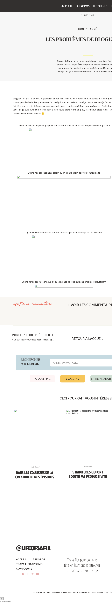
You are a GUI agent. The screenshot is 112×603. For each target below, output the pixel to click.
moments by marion (90, 592)
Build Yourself (35, 467)
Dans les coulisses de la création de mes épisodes (34, 475)
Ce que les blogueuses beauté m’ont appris (35, 339)
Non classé (87, 29)
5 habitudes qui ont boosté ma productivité (88, 474)
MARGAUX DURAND (71, 592)
